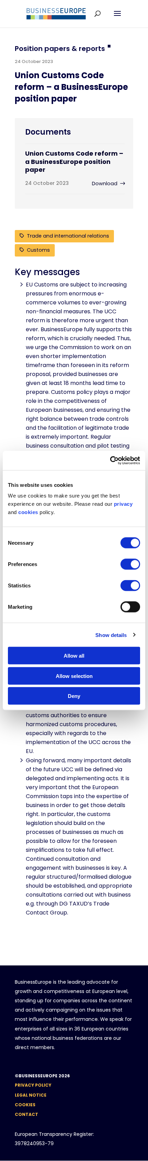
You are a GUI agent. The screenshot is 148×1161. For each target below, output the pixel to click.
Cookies (25, 1105)
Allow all (74, 656)
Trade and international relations (68, 235)
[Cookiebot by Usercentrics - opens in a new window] (110, 460)
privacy (123, 504)
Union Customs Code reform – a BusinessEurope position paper (74, 161)
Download (104, 183)
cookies (28, 512)
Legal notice (30, 1095)
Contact (26, 1114)
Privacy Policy (33, 1085)
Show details (111, 635)
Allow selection (74, 676)
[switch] (130, 564)
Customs (38, 250)
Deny (74, 696)
